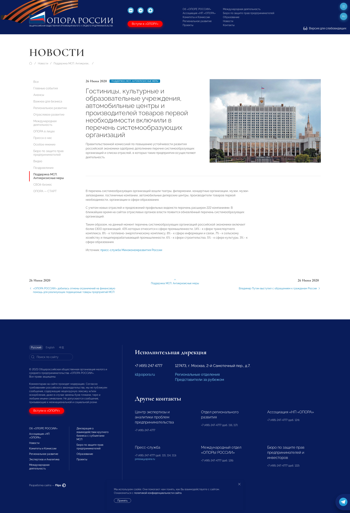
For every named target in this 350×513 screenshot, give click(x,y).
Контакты (228, 25)
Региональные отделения (197, 374)
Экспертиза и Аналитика (44, 459)
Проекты (188, 25)
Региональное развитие (197, 21)
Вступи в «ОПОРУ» (145, 24)
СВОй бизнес (42, 184)
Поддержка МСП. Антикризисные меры (72, 63)
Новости (228, 21)
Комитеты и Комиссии (196, 17)
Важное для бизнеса (47, 101)
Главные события (45, 88)
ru (343, 16)
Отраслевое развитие (48, 114)
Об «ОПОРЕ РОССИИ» (197, 9)
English (50, 347)
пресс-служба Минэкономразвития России (131, 250)
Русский (36, 347)
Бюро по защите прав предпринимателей (248, 13)
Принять (122, 500)
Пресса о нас (42, 138)
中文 (61, 347)
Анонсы (38, 95)
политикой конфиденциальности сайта (158, 492)
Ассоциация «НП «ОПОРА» (199, 13)
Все (36, 81)
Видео (37, 161)
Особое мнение (44, 144)
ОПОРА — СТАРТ (45, 191)
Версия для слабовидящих (327, 28)
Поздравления (43, 168)
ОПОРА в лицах (44, 131)
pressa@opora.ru (145, 459)
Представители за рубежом (199, 379)
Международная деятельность (241, 9)
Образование (231, 17)
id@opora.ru (145, 374)
